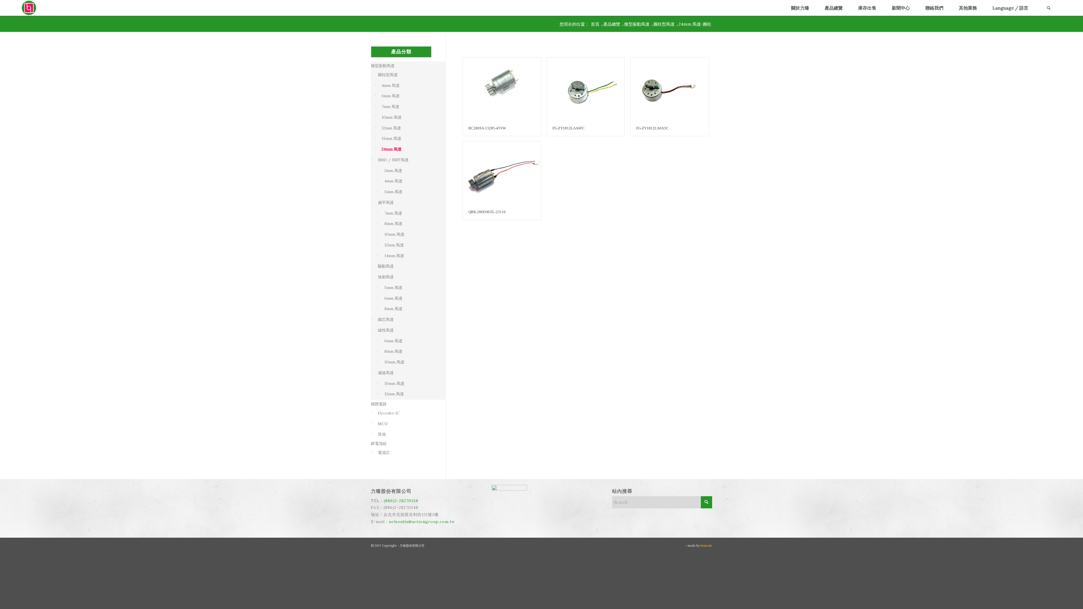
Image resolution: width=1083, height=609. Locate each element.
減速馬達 (386, 372)
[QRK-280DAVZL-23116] (502, 173)
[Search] (1048, 8)
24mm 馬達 (392, 149)
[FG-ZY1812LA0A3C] (670, 89)
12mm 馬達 (391, 128)
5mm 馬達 (393, 191)
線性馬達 (386, 330)
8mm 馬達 (393, 223)
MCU (383, 423)
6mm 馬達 (391, 95)
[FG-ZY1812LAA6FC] (586, 89)
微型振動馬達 (383, 65)
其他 (382, 434)
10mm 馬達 (392, 117)
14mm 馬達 (394, 255)
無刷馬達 (386, 276)
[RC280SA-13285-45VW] (502, 89)
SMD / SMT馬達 (393, 159)
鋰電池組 (379, 443)
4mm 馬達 (391, 85)
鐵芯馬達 (386, 319)
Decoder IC (389, 413)
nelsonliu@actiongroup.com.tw (422, 521)
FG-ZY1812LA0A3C (652, 128)
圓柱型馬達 (388, 74)
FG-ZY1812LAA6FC (568, 128)
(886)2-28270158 (401, 500)
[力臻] (30, 8)
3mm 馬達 (393, 170)
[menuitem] (800, 8)
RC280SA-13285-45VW (487, 128)
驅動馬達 (386, 266)
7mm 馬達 (390, 106)
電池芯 (384, 452)
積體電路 (379, 404)
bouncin (706, 546)
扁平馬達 (386, 202)
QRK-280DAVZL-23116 (487, 212)
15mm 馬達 (391, 138)
